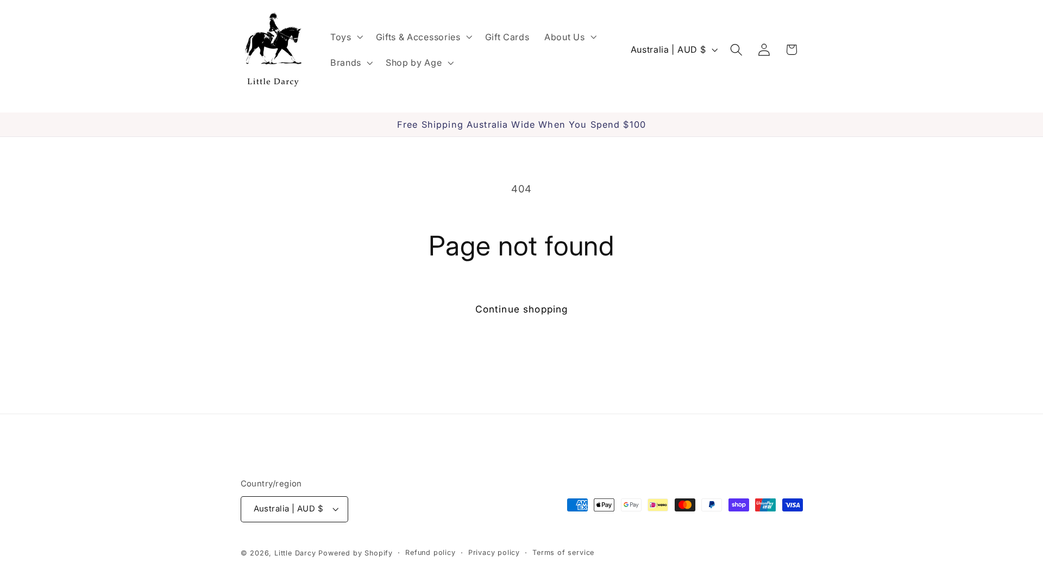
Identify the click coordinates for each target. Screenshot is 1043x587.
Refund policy (430, 552)
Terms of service (563, 552)
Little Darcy (295, 553)
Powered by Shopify (355, 553)
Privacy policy (494, 552)
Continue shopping (521, 309)
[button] (345, 37)
